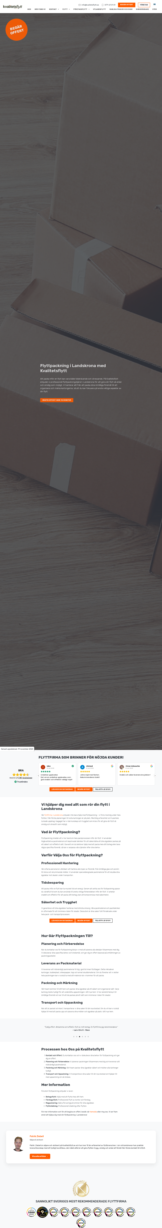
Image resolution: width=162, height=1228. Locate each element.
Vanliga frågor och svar (121, 9)
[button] (155, 775)
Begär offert (126, 5)
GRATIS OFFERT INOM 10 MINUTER (56, 400)
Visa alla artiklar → (40, 1156)
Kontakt (53, 9)
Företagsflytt (80, 9)
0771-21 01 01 (110, 5)
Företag (144, 5)
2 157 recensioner (25, 778)
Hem (29, 9)
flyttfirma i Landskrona (53, 815)
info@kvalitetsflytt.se (90, 5)
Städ (154, 9)
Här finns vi (40, 9)
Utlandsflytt (99, 9)
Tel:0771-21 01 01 (102, 789)
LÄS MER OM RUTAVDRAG (62, 789)
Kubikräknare (142, 9)
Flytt (65, 9)
